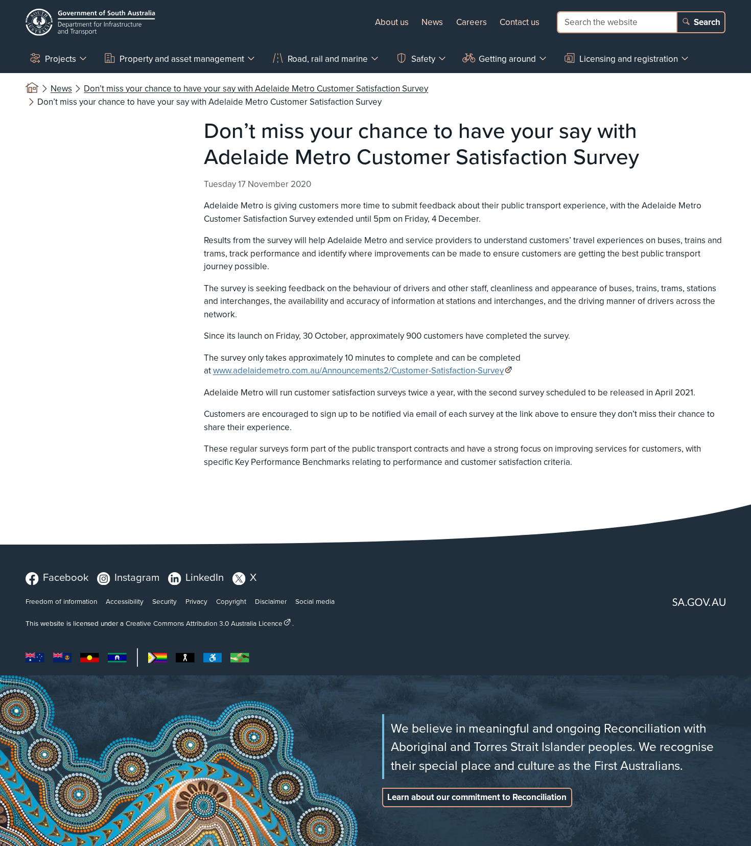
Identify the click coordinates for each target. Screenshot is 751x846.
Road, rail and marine (328, 59)
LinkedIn (204, 577)
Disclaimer (271, 601)
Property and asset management (182, 59)
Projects (60, 59)
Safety (423, 59)
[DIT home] (90, 22)
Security (164, 601)
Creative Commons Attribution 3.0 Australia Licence (204, 623)
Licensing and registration (628, 59)
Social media (315, 601)
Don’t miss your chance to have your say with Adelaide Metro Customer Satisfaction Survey (256, 88)
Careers (471, 22)
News (432, 22)
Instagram (136, 577)
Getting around (507, 59)
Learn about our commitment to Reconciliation (477, 797)
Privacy (196, 601)
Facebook (65, 577)
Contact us (519, 22)
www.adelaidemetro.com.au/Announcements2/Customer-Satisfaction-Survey (358, 370)
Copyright (231, 601)
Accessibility (125, 601)
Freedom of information (61, 601)
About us (392, 22)
